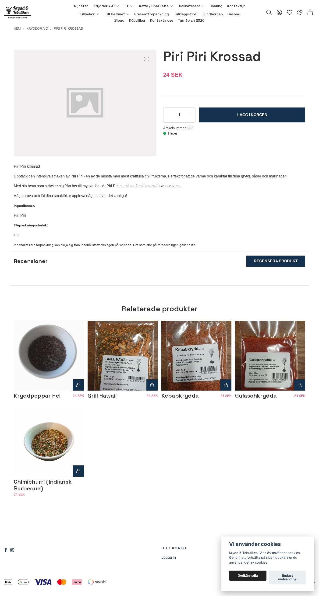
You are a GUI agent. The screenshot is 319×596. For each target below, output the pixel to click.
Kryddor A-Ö (37, 28)
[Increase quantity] (190, 114)
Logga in (168, 557)
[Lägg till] (78, 385)
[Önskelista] (289, 12)
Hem (17, 28)
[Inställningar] (300, 12)
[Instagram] (12, 550)
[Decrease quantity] (168, 114)
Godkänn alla (248, 576)
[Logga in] (279, 12)
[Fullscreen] (146, 59)
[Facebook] (5, 550)
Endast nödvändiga (287, 577)
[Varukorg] (310, 12)
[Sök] (269, 12)
